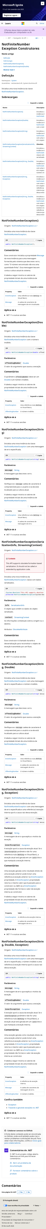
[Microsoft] (23, 23)
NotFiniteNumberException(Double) (16, 66)
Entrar (42, 23)
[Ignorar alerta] (42, 3)
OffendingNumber (12, 411)
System (14, 80)
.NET (9, 38)
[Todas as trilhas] (3, 38)
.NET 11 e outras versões (16, 315)
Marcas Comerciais (21, 1223)
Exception (26, 845)
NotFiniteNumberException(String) (15, 131)
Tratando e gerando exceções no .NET (23, 1108)
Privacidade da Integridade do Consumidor (17, 1220)
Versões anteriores (8, 1214)
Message (40, 255)
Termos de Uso (7, 1223)
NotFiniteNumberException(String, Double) (18, 161)
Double (26, 363)
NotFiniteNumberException (13, 91)
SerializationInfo (17, 605)
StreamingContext (21, 617)
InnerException (10, 296)
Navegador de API (19, 38)
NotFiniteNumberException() (13, 64)
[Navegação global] (2, 23)
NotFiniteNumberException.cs (24, 226)
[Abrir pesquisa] (37, 23)
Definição (6, 58)
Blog (19, 1214)
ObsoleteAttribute (20, 629)
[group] (23, 161)
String (16, 470)
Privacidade (6, 1217)
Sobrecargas (7, 61)
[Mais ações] (42, 38)
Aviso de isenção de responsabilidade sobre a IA (19, 1211)
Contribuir (28, 1214)
